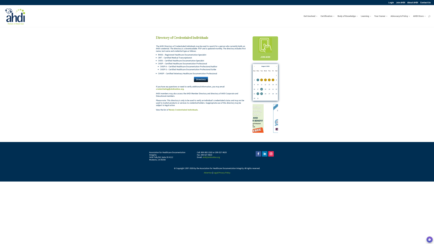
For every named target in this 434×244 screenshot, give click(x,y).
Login (391, 3)
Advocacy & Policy (399, 16)
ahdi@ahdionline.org (211, 157)
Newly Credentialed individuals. (183, 109)
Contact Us (425, 3)
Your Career (379, 16)
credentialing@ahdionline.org (170, 89)
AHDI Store (418, 16)
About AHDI (412, 3)
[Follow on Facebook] (258, 154)
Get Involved (309, 16)
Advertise (208, 172)
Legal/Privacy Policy (221, 172)
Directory (201, 79)
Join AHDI (400, 3)
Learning (365, 16)
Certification (326, 16)
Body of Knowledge (347, 16)
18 (261, 89)
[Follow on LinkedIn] (264, 154)
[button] (429, 239)
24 (258, 94)
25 (261, 94)
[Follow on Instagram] (271, 154)
